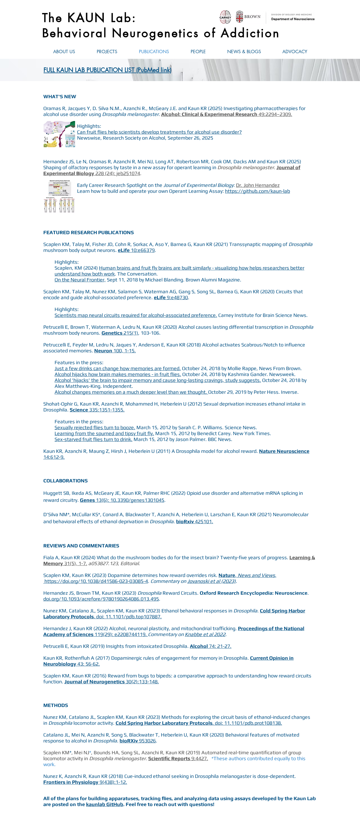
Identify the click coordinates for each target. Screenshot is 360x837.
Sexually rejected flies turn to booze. (95, 427)
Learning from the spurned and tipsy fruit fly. (104, 433)
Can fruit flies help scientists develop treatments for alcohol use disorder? (159, 132)
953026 (147, 741)
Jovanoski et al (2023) (211, 581)
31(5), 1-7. (75, 563)
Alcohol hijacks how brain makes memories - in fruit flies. (118, 374)
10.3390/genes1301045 (137, 500)
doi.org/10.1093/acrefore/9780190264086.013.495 (101, 599)
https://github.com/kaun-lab (257, 191)
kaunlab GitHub (104, 804)
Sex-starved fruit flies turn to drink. (93, 439)
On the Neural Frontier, (80, 280)
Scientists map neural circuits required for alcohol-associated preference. (136, 315)
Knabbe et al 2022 (205, 634)
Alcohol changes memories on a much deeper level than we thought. (131, 392)
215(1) (120, 333)
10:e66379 (136, 250)
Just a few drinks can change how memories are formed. (118, 368)
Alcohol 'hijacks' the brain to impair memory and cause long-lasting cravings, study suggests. (158, 380)
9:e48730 (171, 297)
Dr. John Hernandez (258, 185)
